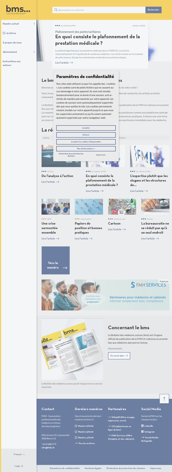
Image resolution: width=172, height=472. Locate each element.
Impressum (100, 155)
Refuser (86, 135)
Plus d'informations (85, 149)
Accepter (86, 128)
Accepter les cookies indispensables (86, 142)
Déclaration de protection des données (71, 155)
